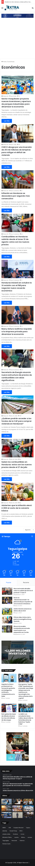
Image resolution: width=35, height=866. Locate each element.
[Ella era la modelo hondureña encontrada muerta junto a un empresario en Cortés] (7, 629)
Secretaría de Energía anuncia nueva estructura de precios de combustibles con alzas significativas (16, 376)
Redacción (5, 96)
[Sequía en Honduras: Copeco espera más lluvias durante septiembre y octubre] (6, 808)
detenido (4, 831)
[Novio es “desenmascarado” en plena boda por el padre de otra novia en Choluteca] (7, 600)
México (23, 837)
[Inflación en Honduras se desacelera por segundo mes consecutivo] (17, 179)
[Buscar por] (33, 8)
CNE (9, 827)
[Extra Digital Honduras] (12, 8)
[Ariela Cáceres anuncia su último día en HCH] (7, 611)
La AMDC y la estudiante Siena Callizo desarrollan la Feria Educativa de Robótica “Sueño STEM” (25, 719)
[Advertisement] (17, 38)
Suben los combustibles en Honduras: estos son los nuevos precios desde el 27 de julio (16, 465)
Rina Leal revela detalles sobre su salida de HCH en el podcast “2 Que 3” (23, 591)
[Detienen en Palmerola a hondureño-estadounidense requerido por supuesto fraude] (17, 815)
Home (4, 61)
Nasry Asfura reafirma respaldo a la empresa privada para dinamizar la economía (16, 331)
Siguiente (28, 530)
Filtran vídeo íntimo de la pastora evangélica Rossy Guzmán (23, 619)
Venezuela (14, 840)
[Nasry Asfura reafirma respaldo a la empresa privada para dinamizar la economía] (17, 315)
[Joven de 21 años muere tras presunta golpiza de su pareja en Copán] (6, 802)
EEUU (21, 831)
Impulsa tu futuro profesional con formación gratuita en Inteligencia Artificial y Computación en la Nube (8, 690)
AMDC (4, 827)
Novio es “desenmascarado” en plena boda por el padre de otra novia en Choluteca (23, 601)
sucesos (30, 837)
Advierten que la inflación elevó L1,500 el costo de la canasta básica (16, 508)
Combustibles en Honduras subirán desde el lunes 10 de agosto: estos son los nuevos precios (15, 240)
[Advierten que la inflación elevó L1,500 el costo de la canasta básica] (17, 491)
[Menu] (2, 8)
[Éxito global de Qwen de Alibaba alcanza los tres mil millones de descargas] (9, 708)
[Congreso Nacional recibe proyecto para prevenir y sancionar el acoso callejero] (17, 802)
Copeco (28, 827)
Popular (8, 582)
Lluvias (22, 834)
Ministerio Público (7, 837)
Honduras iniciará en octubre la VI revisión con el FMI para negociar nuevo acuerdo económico (16, 286)
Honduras (15, 834)
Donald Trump (13, 831)
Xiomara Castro (6, 843)
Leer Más (7, 121)
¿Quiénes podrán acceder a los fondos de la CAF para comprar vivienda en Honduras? (16, 421)
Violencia (22, 840)
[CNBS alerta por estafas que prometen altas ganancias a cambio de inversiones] (28, 808)
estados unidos (6, 834)
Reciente (26, 582)
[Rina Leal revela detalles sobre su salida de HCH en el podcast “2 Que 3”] (7, 591)
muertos (16, 837)
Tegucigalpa (5, 840)
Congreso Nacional (18, 827)
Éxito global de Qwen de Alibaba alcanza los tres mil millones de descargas (8, 717)
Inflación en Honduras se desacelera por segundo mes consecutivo (15, 196)
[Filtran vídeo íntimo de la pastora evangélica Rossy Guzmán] (7, 619)
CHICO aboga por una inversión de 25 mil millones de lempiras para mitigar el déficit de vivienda (16, 151)
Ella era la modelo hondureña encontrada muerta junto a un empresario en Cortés (22, 629)
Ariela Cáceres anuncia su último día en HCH (22, 610)
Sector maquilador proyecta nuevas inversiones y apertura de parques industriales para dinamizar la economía (16, 102)
